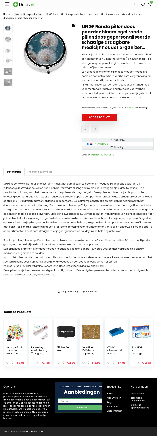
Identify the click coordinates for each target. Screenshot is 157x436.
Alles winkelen (114, 397)
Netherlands (101, 143)
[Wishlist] (143, 4)
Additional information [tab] (41, 171)
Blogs (109, 402)
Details (129, 107)
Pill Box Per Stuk (63, 348)
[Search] (136, 4)
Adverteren (113, 406)
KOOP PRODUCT (99, 117)
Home (6, 14)
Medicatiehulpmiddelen (28, 14)
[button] (73, 25)
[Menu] (7, 4)
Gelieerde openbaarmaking (140, 406)
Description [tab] (14, 171)
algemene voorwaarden (138, 399)
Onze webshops (115, 410)
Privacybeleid (138, 393)
